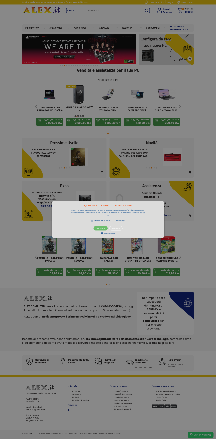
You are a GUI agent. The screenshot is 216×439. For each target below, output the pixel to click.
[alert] (108, 219)
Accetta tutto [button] (100, 228)
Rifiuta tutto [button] (116, 228)
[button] (108, 219)
